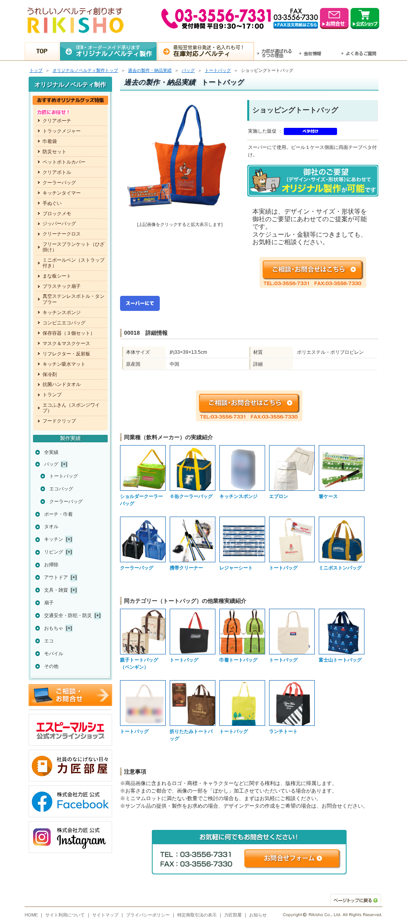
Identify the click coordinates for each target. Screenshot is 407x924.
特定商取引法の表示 (197, 914)
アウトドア (56, 577)
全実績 (51, 452)
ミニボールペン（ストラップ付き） (74, 262)
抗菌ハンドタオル (62, 384)
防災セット (54, 151)
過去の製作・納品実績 (150, 70)
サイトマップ (105, 914)
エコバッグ (61, 489)
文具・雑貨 (56, 590)
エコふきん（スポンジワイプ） (71, 407)
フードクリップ (59, 421)
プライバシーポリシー (148, 914)
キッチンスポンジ (62, 312)
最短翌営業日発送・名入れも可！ (209, 51)
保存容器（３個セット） (69, 333)
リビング (53, 552)
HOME (31, 914)
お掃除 (51, 564)
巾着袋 (50, 141)
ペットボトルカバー (64, 162)
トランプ (52, 394)
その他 (51, 666)
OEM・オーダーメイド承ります (114, 51)
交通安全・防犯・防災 (68, 615)
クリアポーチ (57, 120)
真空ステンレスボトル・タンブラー (74, 299)
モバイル (53, 653)
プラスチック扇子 (62, 286)
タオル (51, 526)
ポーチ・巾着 (58, 514)
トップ (36, 70)
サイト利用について (65, 914)
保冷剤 (50, 374)
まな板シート (57, 276)
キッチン (53, 539)
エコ (49, 641)
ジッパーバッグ (59, 223)
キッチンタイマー (62, 193)
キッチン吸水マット (64, 364)
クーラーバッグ (59, 182)
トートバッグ (218, 70)
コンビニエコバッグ (64, 323)
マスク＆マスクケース (66, 343)
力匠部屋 (233, 914)
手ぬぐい (52, 203)
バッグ (188, 70)
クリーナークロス (62, 234)
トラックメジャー (62, 131)
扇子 (49, 603)
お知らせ (258, 914)
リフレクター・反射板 (66, 354)
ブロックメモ (57, 213)
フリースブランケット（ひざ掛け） (74, 247)
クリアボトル (57, 172)
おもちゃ (53, 628)
